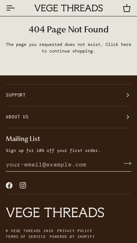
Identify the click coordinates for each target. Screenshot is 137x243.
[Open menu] (17, 8)
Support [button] (16, 95)
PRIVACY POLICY (74, 231)
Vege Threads (26, 231)
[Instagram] (23, 185)
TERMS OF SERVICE (26, 237)
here (126, 44)
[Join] (125, 163)
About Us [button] (17, 116)
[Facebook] (9, 185)
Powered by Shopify (72, 237)
